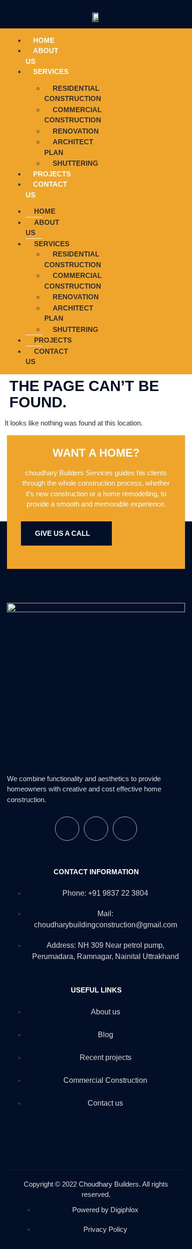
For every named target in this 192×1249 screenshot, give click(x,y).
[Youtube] (173, 199)
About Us (42, 56)
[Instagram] (145, 199)
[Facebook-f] (117, 199)
